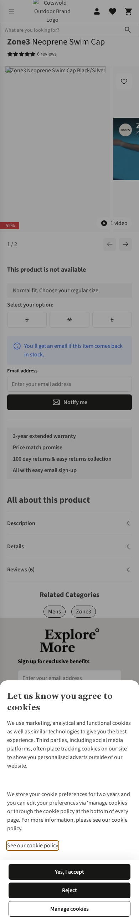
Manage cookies (69, 909)
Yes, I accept (69, 872)
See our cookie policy (32, 845)
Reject (69, 890)
